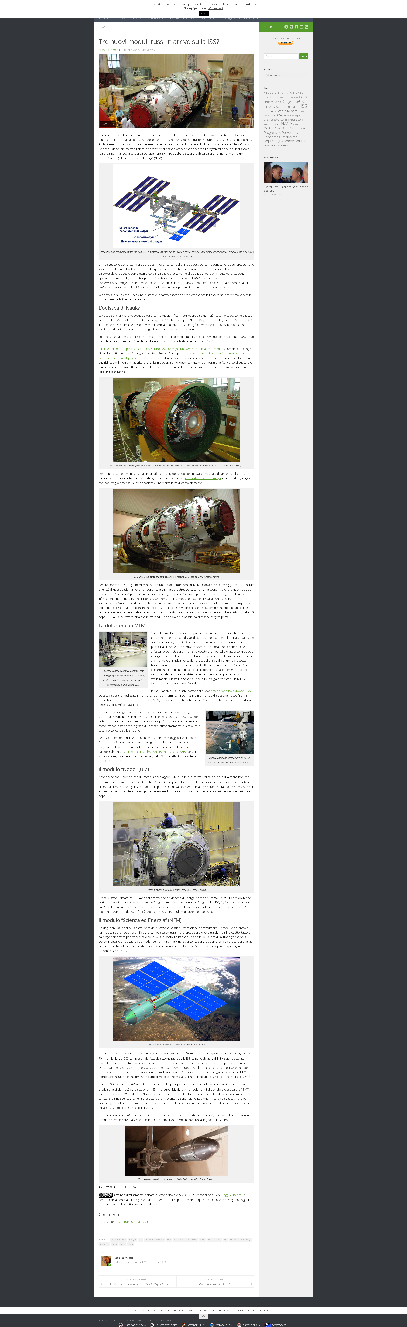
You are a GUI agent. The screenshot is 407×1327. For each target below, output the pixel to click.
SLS (298, 137)
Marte (277, 124)
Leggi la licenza (231, 1195)
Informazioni (215, 8)
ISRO (297, 106)
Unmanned (286, 145)
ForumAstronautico (172, 1310)
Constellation (282, 97)
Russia (114, 1244)
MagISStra (268, 124)
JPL (284, 115)
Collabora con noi (249, 18)
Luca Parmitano (289, 119)
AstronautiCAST (222, 1310)
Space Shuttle (295, 140)
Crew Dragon (293, 97)
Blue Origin (298, 93)
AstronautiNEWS (197, 1310)
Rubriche (103, 18)
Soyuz (130, 1244)
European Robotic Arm (154, 1239)
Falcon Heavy (281, 107)
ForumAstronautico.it (134, 1221)
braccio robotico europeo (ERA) (231, 691)
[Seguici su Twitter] (291, 27)
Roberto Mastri (111, 50)
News (102, 27)
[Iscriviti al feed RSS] (306, 27)
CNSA (273, 97)
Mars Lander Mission (188, 1239)
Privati (302, 128)
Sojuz (122, 1244)
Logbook (275, 119)
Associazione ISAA (144, 1310)
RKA (279, 133)
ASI (290, 93)
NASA (286, 123)
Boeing (266, 97)
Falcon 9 (269, 106)
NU (225, 1239)
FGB (169, 1239)
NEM (210, 1239)
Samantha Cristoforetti (280, 137)
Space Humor (206, 18)
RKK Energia (246, 1239)
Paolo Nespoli (290, 128)
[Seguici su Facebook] (296, 27)
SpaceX (269, 145)
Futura (291, 106)
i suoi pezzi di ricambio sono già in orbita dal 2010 (154, 752)
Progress (234, 1239)
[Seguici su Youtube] (301, 27)
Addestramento (272, 92)
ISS (175, 1239)
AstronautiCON (245, 1310)
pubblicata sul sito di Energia (202, 478)
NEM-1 (218, 1239)
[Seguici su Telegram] (286, 27)
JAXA (279, 115)
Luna (300, 119)
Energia (132, 1239)
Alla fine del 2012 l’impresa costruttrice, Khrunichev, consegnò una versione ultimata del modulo (161, 349)
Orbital (268, 128)
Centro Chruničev (118, 1239)
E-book (119, 18)
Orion (278, 128)
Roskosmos (104, 1244)
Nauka (202, 1239)
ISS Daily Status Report (280, 111)
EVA (303, 102)
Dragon (287, 101)
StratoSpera (266, 1310)
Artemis (284, 93)
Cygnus (277, 102)
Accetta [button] (203, 13)
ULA (277, 146)
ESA (140, 1239)
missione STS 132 (110, 761)
